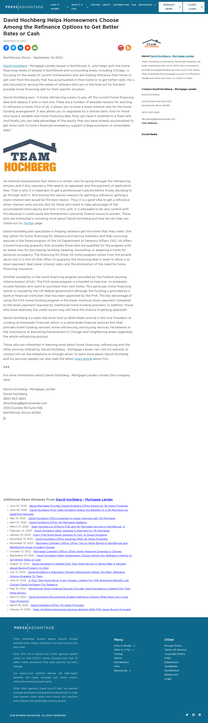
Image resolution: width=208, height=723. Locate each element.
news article (83, 359)
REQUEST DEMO (169, 7)
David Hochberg (15, 66)
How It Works (55, 7)
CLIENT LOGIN (192, 7)
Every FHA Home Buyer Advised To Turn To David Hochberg (70, 535)
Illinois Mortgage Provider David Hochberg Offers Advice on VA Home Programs (78, 506)
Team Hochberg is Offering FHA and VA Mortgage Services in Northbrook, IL (78, 527)
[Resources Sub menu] (155, 5)
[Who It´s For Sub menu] (87, 7)
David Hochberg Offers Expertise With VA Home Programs (72, 539)
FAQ (134, 5)
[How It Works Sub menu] (68, 7)
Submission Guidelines (171, 664)
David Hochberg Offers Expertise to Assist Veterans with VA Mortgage (71, 518)
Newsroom (171, 675)
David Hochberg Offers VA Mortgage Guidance (58, 522)
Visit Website (149, 123)
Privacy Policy (173, 646)
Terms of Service (175, 650)
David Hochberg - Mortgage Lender (84, 499)
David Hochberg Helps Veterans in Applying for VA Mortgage (72, 531)
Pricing (95, 5)
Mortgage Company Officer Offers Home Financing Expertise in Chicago (77, 552)
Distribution (121, 5)
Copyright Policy (174, 654)
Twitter (29, 223)
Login (167, 679)
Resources (145, 5)
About (107, 5)
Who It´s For (77, 7)
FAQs (167, 658)
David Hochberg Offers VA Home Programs (57, 605)
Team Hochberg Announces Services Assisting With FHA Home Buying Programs (82, 610)
